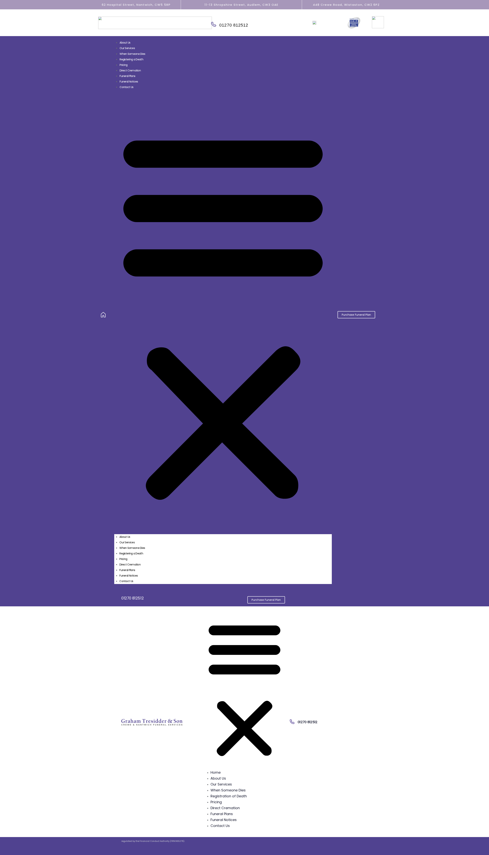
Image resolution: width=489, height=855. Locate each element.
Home (215, 772)
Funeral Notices (129, 81)
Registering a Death (131, 59)
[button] (223, 314)
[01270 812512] (213, 25)
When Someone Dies (132, 54)
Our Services (127, 48)
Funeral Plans (127, 570)
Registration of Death (228, 796)
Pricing (123, 65)
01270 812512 (233, 25)
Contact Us (126, 87)
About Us (125, 42)
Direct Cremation (130, 70)
